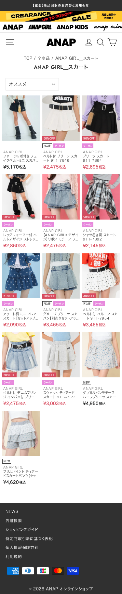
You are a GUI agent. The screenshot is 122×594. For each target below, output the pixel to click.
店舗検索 (14, 520)
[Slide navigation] (61, 27)
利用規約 (14, 556)
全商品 (44, 58)
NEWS (12, 511)
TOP (28, 58)
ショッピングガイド (22, 529)
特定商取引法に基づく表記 (29, 538)
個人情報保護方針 (22, 547)
